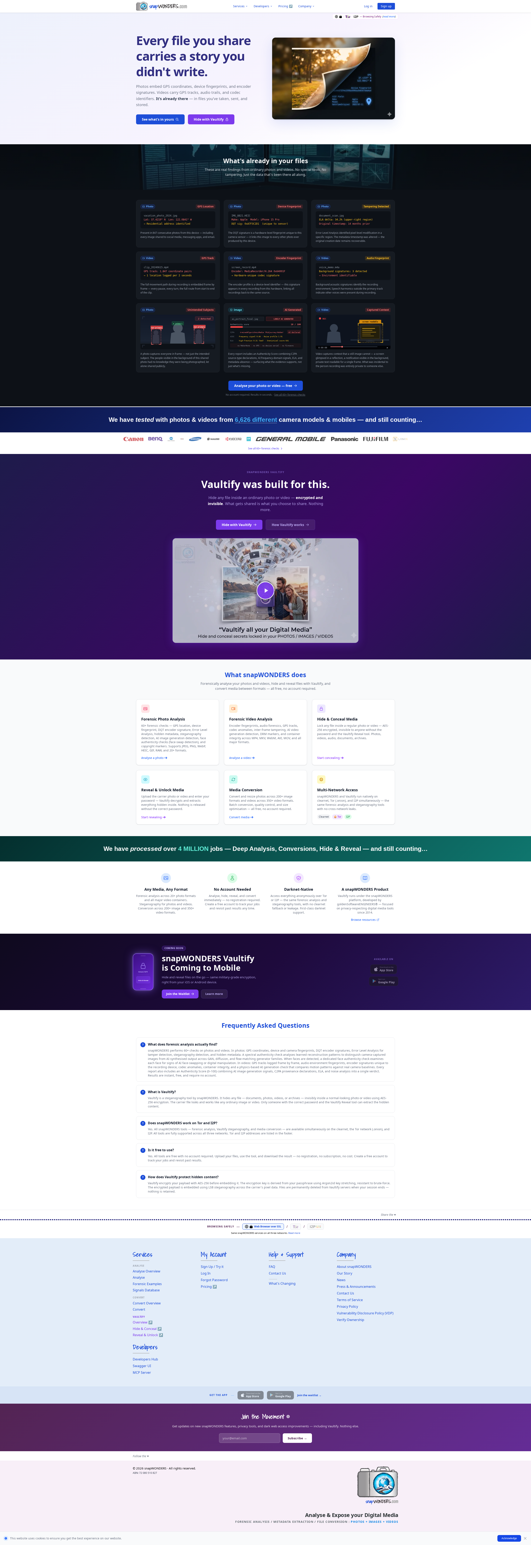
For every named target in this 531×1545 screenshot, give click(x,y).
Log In (206, 1273)
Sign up (386, 6)
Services (239, 6)
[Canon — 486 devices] (133, 439)
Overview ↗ (142, 1322)
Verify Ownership (350, 1319)
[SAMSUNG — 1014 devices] (195, 439)
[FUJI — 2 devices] (375, 439)
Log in (368, 6)
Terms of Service (350, 1300)
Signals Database (146, 1290)
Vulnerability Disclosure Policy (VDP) (365, 1313)
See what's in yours (158, 119)
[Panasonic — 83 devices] (344, 439)
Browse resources (363, 920)
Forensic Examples (147, 1284)
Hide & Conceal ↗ (147, 1328)
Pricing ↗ (285, 6)
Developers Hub (145, 1359)
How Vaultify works (288, 524)
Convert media (239, 817)
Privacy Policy (347, 1306)
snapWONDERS (155, 1468)
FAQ (272, 1266)
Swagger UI (142, 1366)
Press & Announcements (356, 1286)
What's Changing (282, 1283)
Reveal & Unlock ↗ (148, 1335)
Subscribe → (297, 1438)
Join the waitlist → (309, 1395)
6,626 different (256, 419)
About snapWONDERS (354, 1266)
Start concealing (328, 758)
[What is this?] (288, 1416)
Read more (294, 1232)
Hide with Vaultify (209, 119)
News (341, 1280)
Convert (139, 1309)
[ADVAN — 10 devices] (182, 439)
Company (304, 6)
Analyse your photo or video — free (263, 385)
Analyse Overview (146, 1271)
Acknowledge (509, 1538)
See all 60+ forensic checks (289, 394)
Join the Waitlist (178, 994)
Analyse (139, 1277)
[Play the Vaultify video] (265, 590)
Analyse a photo (152, 758)
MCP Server (142, 1372)
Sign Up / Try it (212, 1266)
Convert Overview (147, 1303)
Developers (261, 6)
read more (389, 16)
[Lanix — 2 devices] (400, 439)
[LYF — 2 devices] (249, 439)
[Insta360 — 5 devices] (213, 439)
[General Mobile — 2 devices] (291, 439)
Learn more (214, 994)
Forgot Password (214, 1280)
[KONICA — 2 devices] (171, 439)
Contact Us (277, 1273)
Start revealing (151, 817)
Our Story (344, 1273)
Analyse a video (240, 758)
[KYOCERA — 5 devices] (233, 439)
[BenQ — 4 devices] (155, 439)
